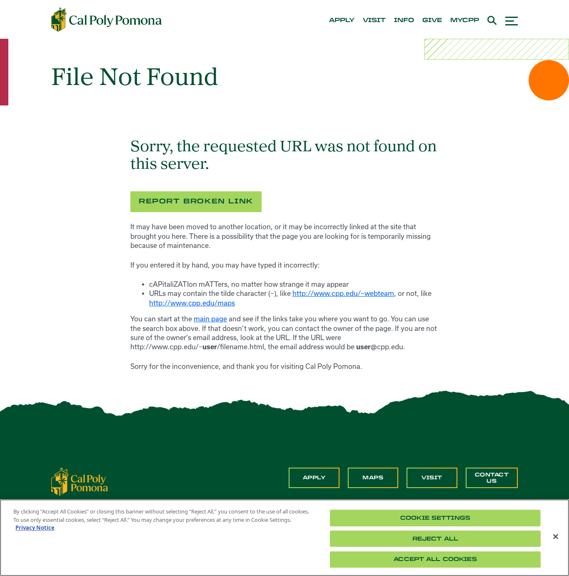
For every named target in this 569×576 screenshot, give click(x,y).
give (432, 20)
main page (210, 319)
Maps (372, 478)
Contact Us (492, 477)
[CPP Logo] (79, 481)
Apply (314, 478)
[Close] (556, 537)
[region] (284, 537)
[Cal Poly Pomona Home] (106, 20)
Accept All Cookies (435, 559)
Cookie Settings (435, 518)
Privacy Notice (35, 527)
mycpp (464, 20)
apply (341, 20)
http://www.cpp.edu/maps (192, 303)
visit (374, 20)
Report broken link (196, 201)
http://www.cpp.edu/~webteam (343, 293)
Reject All (435, 539)
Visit (432, 478)
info (404, 20)
